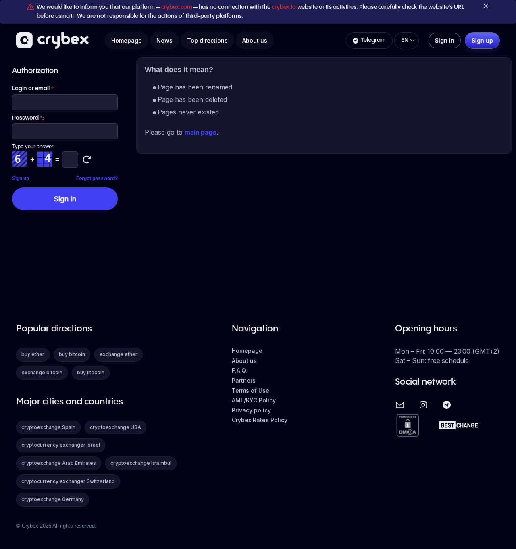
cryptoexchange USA (115, 427)
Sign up (20, 178)
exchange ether (118, 354)
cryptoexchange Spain (48, 427)
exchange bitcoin (41, 372)
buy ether (32, 354)
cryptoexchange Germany (52, 499)
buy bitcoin (72, 354)
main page (200, 132)
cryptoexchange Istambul (140, 463)
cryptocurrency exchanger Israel (60, 445)
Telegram (373, 40)
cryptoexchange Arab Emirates (58, 463)
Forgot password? (97, 178)
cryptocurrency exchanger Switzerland (68, 481)
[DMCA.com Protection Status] (407, 426)
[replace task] (86, 159)
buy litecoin (90, 372)
